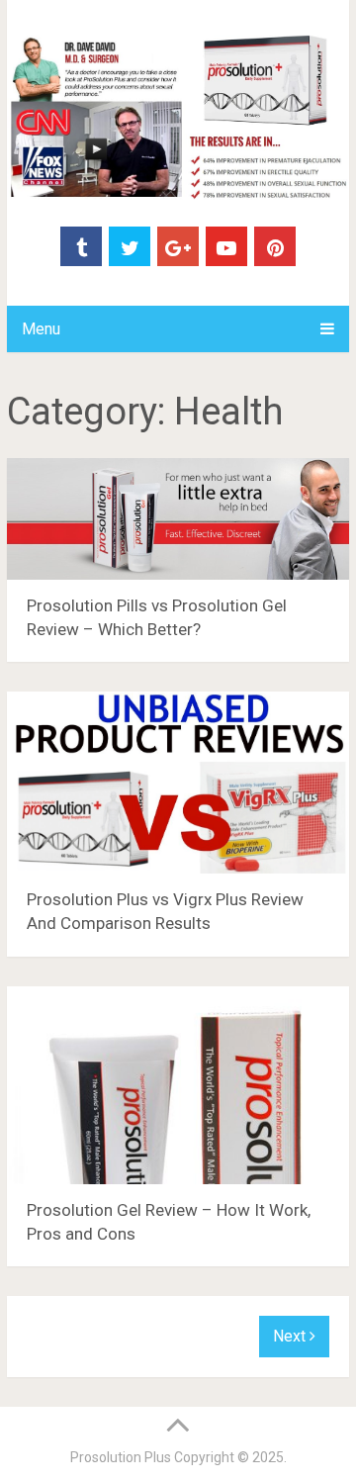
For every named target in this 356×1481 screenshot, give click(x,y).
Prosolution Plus (120, 1457)
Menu (41, 329)
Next (291, 1336)
